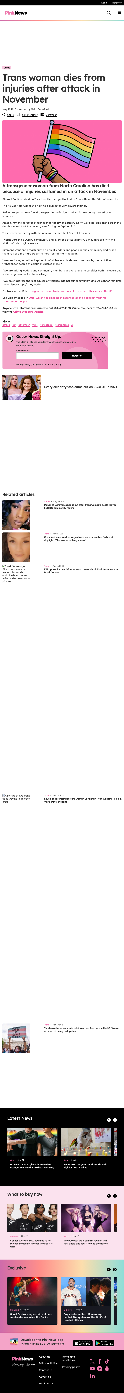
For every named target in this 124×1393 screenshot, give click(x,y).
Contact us (45, 1370)
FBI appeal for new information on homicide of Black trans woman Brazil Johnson (81, 571)
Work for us (46, 1383)
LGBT (14, 324)
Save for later (30, 114)
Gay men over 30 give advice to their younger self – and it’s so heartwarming (32, 1166)
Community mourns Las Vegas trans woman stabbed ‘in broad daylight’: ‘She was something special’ (78, 539)
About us (44, 1356)
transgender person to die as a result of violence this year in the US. (70, 291)
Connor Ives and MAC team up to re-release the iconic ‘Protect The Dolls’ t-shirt (31, 1243)
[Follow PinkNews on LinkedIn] (92, 1376)
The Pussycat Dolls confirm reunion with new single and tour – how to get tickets (86, 1242)
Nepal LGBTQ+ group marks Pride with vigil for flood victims (85, 1166)
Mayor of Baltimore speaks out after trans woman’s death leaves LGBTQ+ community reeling (80, 506)
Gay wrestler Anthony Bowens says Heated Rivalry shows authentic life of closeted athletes (85, 1317)
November (24, 324)
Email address (27, 350)
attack (6, 324)
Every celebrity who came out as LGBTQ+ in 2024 (80, 387)
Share (10, 114)
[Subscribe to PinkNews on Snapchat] (106, 1369)
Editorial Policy (48, 1363)
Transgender (46, 324)
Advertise (45, 1376)
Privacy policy (71, 1366)
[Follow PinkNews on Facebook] (99, 1362)
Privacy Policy (54, 364)
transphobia (62, 324)
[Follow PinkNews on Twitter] (92, 1362)
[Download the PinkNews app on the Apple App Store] (83, 1343)
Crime (7, 67)
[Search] (109, 13)
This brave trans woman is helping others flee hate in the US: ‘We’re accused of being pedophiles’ (81, 1030)
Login (104, 2)
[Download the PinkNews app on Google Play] (104, 1343)
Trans (35, 324)
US (72, 324)
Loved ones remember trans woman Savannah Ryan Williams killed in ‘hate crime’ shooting (83, 800)
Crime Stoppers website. (28, 311)
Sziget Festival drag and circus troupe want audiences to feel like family (31, 1316)
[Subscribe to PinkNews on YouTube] (92, 1369)
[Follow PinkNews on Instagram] (99, 1369)
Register (117, 2)
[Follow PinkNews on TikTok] (107, 1362)
